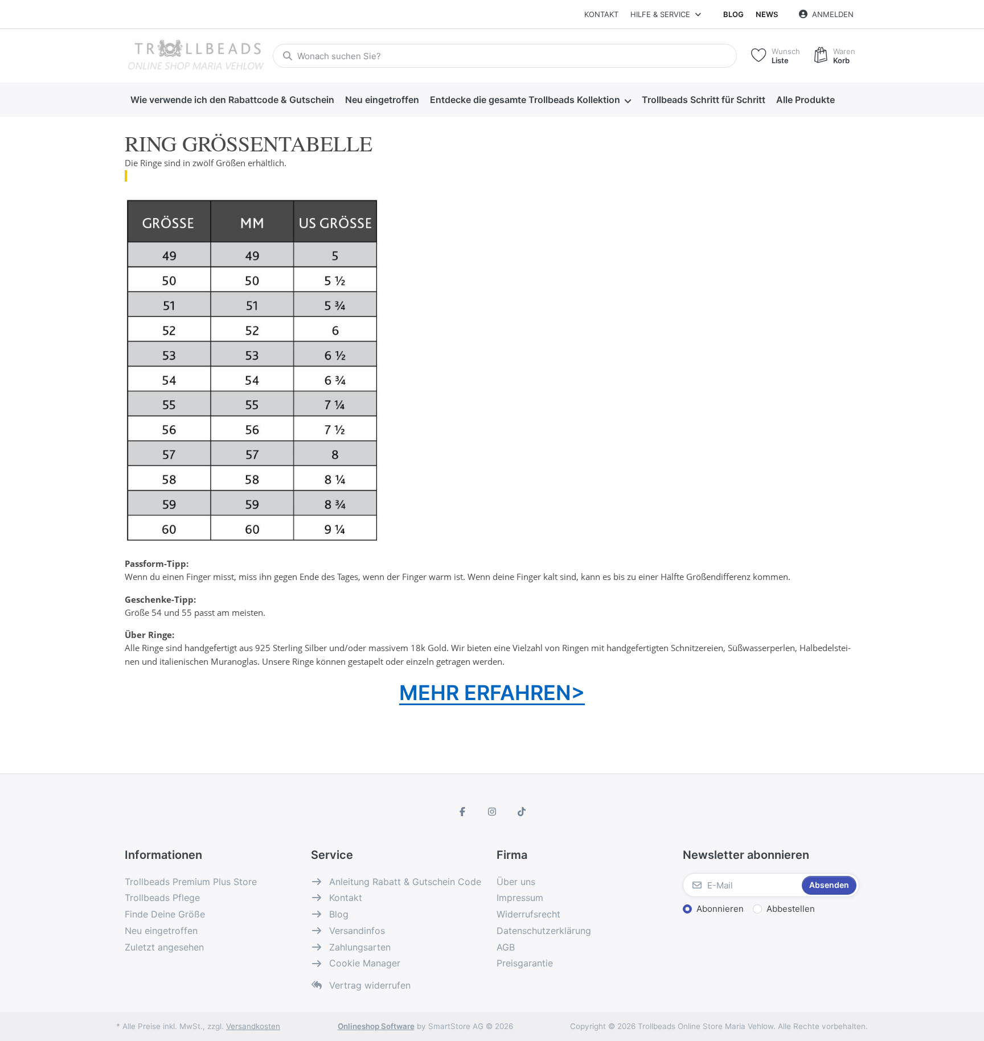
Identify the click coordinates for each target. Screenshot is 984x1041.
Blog (733, 14)
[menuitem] (232, 100)
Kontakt (601, 14)
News (767, 14)
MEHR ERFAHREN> (492, 692)
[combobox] (505, 56)
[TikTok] (521, 811)
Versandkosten (253, 1026)
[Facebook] (462, 811)
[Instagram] (492, 811)
